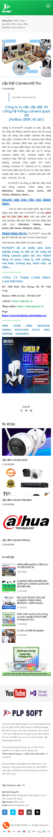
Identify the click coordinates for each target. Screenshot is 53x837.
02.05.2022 (9, 88)
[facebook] (21, 410)
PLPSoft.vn (26, 825)
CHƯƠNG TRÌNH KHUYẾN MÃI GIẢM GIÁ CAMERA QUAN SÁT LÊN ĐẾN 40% (33, 584)
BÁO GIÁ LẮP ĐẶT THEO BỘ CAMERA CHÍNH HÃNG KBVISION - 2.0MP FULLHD (31, 600)
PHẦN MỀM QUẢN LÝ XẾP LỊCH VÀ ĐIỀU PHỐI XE (32, 565)
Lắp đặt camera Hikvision (17, 499)
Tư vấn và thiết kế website (30, 630)
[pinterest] (31, 410)
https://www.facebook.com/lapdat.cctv (24, 315)
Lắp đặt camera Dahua (16, 540)
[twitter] (26, 410)
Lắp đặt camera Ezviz (14, 459)
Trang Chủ (7, 20)
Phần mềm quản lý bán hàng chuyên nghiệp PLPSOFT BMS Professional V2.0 (32, 617)
